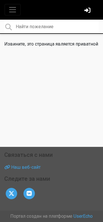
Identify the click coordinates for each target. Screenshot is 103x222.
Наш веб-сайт (25, 167)
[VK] (29, 193)
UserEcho (83, 216)
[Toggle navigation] (13, 9)
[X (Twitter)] (11, 193)
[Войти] (88, 11)
